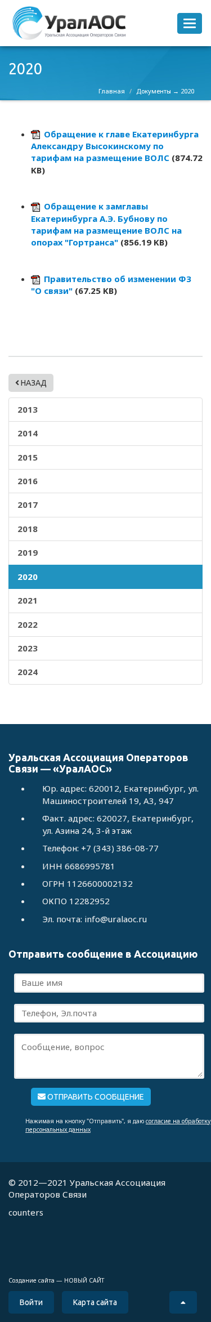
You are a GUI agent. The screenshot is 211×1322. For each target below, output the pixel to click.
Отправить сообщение (95, 1096)
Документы (153, 91)
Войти (31, 1302)
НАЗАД (33, 382)
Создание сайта (31, 1280)
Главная (111, 91)
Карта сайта (95, 1302)
